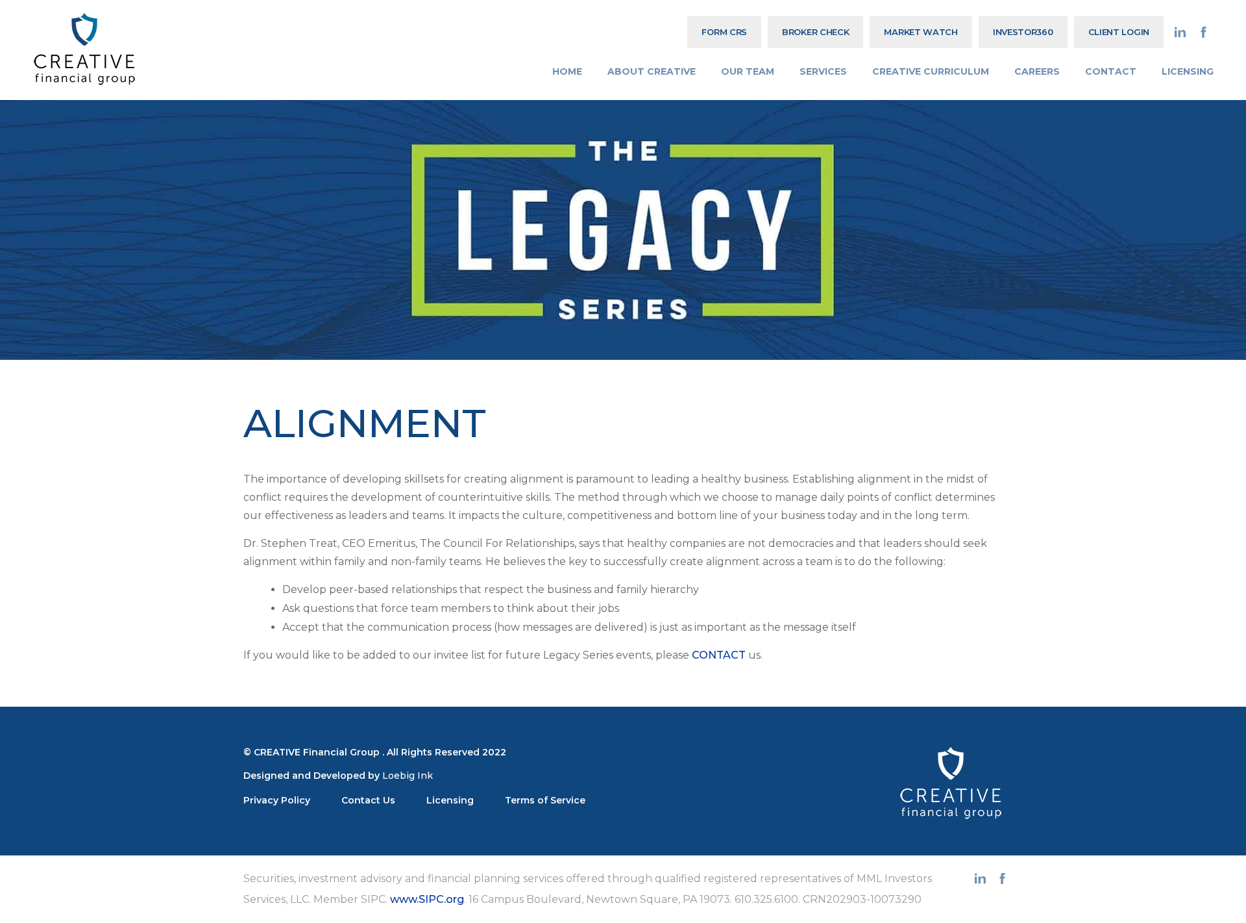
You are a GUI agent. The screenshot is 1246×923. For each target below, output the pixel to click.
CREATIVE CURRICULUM (930, 71)
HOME (567, 71)
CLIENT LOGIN (1118, 32)
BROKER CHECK (815, 32)
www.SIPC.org (427, 899)
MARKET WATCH (920, 32)
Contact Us (368, 800)
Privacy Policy (276, 800)
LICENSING (1188, 71)
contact (719, 655)
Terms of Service (545, 800)
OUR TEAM (747, 71)
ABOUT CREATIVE (651, 71)
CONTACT (1110, 71)
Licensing (450, 800)
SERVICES (823, 71)
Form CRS (724, 32)
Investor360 (1023, 32)
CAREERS (1037, 71)
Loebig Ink (407, 775)
